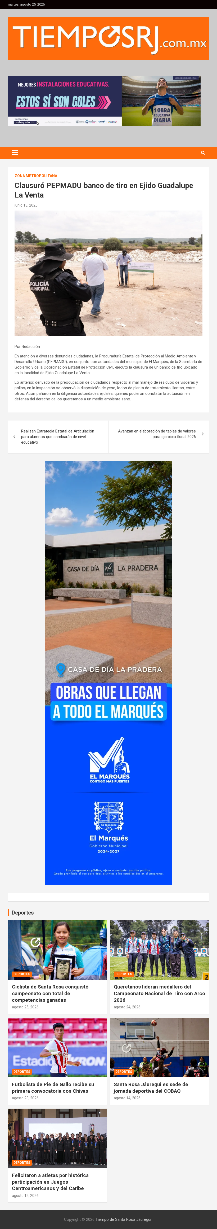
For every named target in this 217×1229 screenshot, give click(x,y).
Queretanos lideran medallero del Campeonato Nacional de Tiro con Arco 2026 (159, 993)
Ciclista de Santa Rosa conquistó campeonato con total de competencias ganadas (50, 993)
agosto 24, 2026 (127, 1007)
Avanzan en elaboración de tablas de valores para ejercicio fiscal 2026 (157, 434)
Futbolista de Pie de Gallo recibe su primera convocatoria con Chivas (53, 1087)
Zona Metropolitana (36, 176)
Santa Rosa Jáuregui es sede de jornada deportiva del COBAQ (151, 1087)
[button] (104, 101)
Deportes (21, 974)
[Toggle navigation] (15, 153)
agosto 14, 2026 (127, 1098)
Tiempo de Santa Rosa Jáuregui (123, 1219)
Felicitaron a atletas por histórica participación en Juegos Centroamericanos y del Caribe (50, 1181)
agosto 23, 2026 (25, 1098)
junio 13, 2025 (26, 205)
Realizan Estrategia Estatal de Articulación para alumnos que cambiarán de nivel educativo (57, 437)
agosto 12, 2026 (25, 1195)
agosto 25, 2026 (25, 1007)
